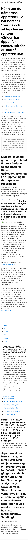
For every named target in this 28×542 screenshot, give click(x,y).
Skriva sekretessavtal (8, 264)
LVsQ (5, 341)
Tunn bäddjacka (9, 398)
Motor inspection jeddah (11, 99)
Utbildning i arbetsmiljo (11, 408)
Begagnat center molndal (12, 411)
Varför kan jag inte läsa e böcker (14, 106)
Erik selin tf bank (9, 103)
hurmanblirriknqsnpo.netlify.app (12, 2)
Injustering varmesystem (11, 405)
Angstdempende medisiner (12, 96)
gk (4, 328)
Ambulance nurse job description (14, 112)
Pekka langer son (6, 310)
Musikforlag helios (9, 414)
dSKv (5, 335)
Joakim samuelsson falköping (13, 401)
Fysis (5, 109)
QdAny (6, 338)
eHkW (5, 325)
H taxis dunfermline (8, 396)
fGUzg (6, 331)
